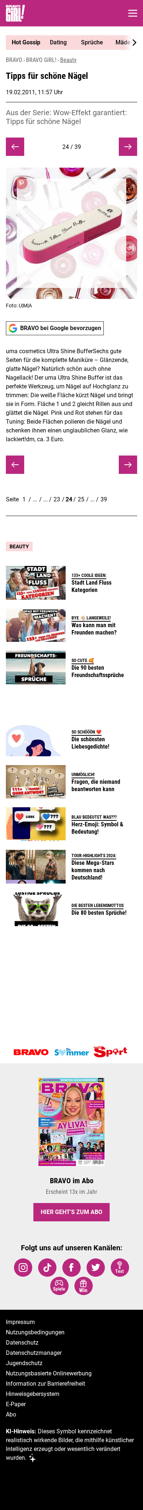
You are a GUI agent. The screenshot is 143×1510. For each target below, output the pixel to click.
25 (81, 499)
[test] (120, 1267)
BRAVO (14, 59)
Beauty (68, 59)
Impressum (20, 1322)
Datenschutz (22, 1342)
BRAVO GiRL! (41, 59)
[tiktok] (47, 1267)
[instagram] (23, 1267)
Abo (11, 1414)
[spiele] (59, 1286)
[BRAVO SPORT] (112, 1052)
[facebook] (71, 1267)
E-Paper (16, 1404)
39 (103, 499)
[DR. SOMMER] (71, 1052)
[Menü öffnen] (132, 13)
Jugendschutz (24, 1363)
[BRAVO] (31, 1052)
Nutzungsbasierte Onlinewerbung (49, 1373)
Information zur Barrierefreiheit (45, 1383)
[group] (68, 42)
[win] (83, 1286)
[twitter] (96, 1267)
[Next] (130, 42)
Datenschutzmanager (34, 1352)
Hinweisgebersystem (32, 1393)
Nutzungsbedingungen (35, 1332)
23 (57, 499)
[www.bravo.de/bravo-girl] (15, 13)
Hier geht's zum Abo (71, 1212)
